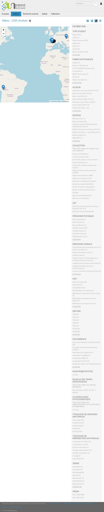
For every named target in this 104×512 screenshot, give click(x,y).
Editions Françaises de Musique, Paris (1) (86, 129)
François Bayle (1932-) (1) (81, 105)
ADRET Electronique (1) (80, 74)
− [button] (3, 33)
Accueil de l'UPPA (55, 503)
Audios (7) (76, 46)
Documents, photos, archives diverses (85, 159)
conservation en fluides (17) (82, 441)
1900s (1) (76, 314)
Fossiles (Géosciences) (80, 162)
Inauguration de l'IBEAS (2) (81, 355)
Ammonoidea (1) (78, 478)
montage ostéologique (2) (81, 453)
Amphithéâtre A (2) (79, 287)
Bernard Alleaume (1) (79, 225)
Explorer (16, 14)
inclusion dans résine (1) (81, 447)
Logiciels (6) (76, 43)
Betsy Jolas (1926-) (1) (80, 96)
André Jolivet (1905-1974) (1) (82, 93)
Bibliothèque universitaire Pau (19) (84, 303)
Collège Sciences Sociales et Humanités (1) (87, 263)
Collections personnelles (81, 157)
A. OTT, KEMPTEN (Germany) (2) (83, 68)
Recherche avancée (30, 14)
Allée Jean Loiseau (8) (80, 282)
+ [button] (3, 29)
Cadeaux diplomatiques (80, 154)
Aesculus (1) (77, 475)
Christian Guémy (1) (79, 231)
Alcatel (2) (76, 77)
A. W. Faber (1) (77, 71)
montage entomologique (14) (82, 450)
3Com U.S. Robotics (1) (80, 65)
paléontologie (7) (78, 425)
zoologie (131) (77, 431)
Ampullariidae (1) (78, 484)
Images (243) (77, 34)
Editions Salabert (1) (79, 135)
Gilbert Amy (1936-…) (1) (81, 108)
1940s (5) (76, 326)
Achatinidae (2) (78, 467)
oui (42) (75, 375)
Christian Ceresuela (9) (80, 228)
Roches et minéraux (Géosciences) (84, 190)
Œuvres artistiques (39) (80, 52)
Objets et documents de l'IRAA (83, 175)
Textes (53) (76, 49)
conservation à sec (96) (80, 444)
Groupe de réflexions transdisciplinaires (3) (87, 271)
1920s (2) (76, 320)
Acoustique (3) (77, 469)
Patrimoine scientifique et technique (85, 181)
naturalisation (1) (78, 458)
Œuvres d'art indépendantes (82, 195)
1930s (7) (76, 323)
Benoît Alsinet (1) (78, 222)
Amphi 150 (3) (77, 285)
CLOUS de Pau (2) (78, 255)
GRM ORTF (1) (77, 138)
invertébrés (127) (78, 423)
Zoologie (75, 192)
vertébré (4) (76, 428)
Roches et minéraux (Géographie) (83, 187)
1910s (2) (76, 317)
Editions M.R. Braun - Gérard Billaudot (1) (86, 132)
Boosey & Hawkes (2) (79, 121)
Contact (4, 507)
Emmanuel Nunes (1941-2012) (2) (84, 102)
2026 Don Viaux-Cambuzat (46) (83, 211)
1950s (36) (76, 328)
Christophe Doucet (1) (80, 236)
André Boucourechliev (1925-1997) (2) (85, 90)
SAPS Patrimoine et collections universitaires (78, 503)
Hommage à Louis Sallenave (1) (83, 352)
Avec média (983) (78, 494)
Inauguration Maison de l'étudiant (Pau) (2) (87, 364)
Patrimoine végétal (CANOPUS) (83, 184)
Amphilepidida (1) (78, 481)
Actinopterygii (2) (78, 472)
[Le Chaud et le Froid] (52, 40)
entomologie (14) (78, 420)
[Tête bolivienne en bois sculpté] (3, 87)
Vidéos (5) (76, 37)
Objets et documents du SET (82, 178)
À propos (5, 14)
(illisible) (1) (76, 62)
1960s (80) (76, 331)
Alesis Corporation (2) (80, 80)
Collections (55, 14)
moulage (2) (76, 456)
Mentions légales (15, 507)
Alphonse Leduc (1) (79, 118)
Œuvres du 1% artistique (81, 198)
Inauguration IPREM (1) (80, 358)
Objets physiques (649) (80, 40)
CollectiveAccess (12, 510)
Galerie (44, 14)
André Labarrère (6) (79, 219)
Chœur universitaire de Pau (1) (83, 252)
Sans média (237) (78, 497)
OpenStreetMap (56, 101)
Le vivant (75, 410)
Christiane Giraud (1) (79, 233)
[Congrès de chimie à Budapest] (66, 36)
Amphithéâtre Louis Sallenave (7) (83, 290)
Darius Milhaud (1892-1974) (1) (83, 99)
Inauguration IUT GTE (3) (81, 361)
